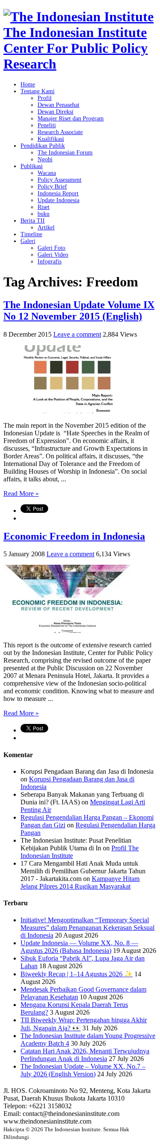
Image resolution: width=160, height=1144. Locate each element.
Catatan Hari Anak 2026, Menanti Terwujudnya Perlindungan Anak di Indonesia (84, 1054)
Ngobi (45, 159)
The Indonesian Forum (65, 152)
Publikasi (31, 166)
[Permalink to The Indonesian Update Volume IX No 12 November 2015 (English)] (67, 411)
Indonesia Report (58, 193)
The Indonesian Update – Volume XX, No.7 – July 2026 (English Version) (82, 1070)
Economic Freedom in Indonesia (74, 536)
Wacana (47, 173)
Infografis (49, 261)
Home (27, 84)
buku (43, 214)
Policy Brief (52, 186)
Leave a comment (77, 334)
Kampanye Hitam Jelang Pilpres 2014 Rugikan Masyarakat (80, 882)
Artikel (46, 227)
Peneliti (47, 125)
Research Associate (60, 132)
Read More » (21, 493)
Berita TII (32, 220)
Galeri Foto (51, 248)
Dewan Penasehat (58, 105)
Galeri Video (53, 255)
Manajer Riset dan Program (71, 118)
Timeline (31, 234)
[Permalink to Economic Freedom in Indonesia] (67, 630)
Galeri (27, 241)
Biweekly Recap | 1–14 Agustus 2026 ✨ (76, 974)
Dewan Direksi (55, 112)
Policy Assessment (59, 180)
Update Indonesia (58, 200)
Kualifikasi (51, 139)
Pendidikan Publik (42, 146)
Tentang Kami (37, 91)
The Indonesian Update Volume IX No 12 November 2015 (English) (78, 310)
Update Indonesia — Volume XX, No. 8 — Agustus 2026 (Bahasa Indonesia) (79, 946)
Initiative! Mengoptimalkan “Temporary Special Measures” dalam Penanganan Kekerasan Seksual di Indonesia (87, 927)
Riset (43, 207)
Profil (45, 98)
